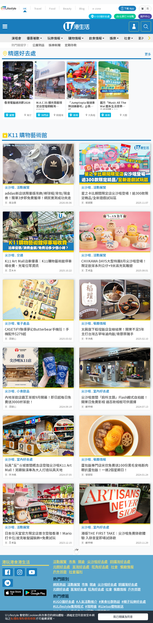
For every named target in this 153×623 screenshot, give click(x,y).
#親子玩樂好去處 (134, 601)
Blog (82, 8)
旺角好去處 (100, 566)
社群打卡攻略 (127, 16)
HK (24, 8)
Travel (37, 8)
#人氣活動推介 (86, 601)
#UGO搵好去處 (64, 601)
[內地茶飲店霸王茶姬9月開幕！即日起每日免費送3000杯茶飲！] (38, 368)
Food (52, 8)
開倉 (81, 561)
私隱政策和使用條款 (23, 618)
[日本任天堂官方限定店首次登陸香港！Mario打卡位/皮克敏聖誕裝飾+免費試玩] (38, 504)
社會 (114, 566)
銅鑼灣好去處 (120, 561)
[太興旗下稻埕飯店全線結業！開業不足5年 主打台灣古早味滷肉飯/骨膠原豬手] (114, 300)
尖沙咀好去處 (97, 561)
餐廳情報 (127, 566)
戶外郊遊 (60, 571)
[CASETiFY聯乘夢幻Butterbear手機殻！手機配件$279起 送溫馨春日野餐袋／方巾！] (38, 300)
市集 (72, 561)
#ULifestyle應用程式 (68, 606)
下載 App (129, 8)
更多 (148, 54)
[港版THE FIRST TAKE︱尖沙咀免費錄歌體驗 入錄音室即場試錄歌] (114, 504)
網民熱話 (59, 584)
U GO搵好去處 (102, 16)
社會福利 (75, 571)
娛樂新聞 (55, 45)
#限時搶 (91, 606)
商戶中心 (145, 16)
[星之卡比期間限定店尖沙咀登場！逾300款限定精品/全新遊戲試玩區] (114, 164)
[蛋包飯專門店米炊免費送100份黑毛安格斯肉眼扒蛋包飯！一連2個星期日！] (114, 436)
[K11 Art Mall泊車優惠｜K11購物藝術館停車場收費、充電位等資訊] (38, 232)
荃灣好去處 (80, 566)
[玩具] (38, 436)
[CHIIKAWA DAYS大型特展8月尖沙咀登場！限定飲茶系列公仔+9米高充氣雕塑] (114, 232)
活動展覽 (60, 561)
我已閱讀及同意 (123, 617)
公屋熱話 (38, 45)
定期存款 (71, 45)
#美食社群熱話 (109, 601)
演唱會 (16, 38)
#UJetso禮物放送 (111, 606)
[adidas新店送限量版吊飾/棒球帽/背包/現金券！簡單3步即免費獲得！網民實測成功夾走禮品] (38, 164)
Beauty (67, 8)
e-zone (96, 8)
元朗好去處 (61, 566)
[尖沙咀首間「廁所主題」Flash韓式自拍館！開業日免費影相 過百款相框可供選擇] (114, 368)
